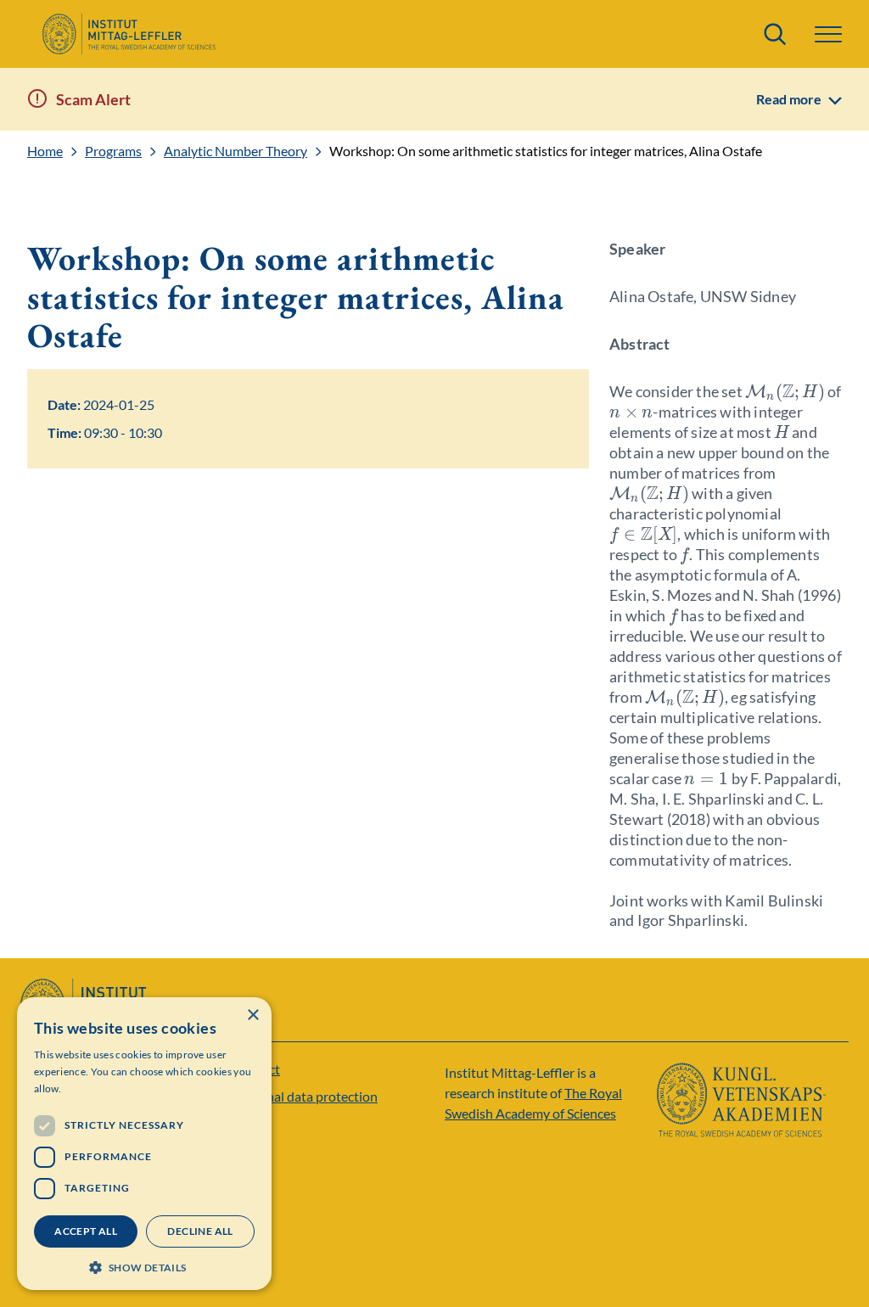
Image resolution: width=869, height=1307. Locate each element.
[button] (144, 1266)
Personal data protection (305, 1096)
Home (45, 151)
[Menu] (828, 34)
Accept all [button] (85, 1231)
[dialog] (144, 1143)
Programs (113, 151)
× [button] (252, 1015)
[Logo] (129, 34)
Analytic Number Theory (235, 151)
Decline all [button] (200, 1231)
